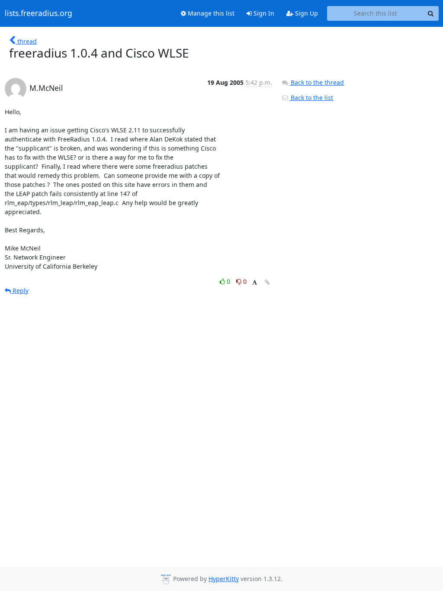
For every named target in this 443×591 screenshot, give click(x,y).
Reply (20, 290)
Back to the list (311, 97)
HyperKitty (224, 579)
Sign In (263, 13)
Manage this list (210, 13)
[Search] (431, 13)
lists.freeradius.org (38, 13)
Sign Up (305, 13)
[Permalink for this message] (267, 282)
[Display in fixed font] (254, 283)
